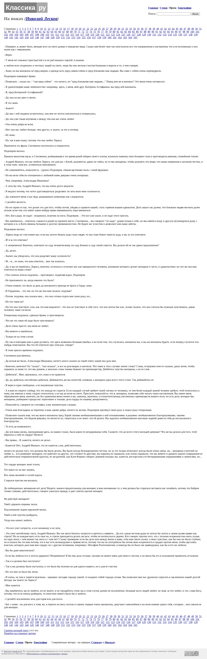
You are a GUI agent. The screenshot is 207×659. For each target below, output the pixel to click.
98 (184, 31)
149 (52, 37)
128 (139, 34)
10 (41, 28)
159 (104, 37)
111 (52, 34)
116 (77, 34)
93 (164, 31)
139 (196, 34)
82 (121, 31)
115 (72, 34)
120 (97, 34)
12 (49, 28)
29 (115, 28)
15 (60, 28)
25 (99, 28)
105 (21, 34)
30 (119, 28)
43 (169, 28)
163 (125, 37)
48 (188, 28)
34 (134, 28)
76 (98, 31)
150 (58, 37)
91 (156, 31)
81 (118, 31)
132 (159, 34)
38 (150, 28)
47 (185, 28)
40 (157, 28)
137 (185, 34)
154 (78, 37)
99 (187, 31)
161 (115, 37)
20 (80, 28)
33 (130, 28)
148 (47, 37)
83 (125, 31)
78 (106, 31)
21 (84, 28)
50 (196, 28)
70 (75, 31)
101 (197, 31)
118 (87, 34)
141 (11, 37)
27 (107, 28)
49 (192, 28)
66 (59, 31)
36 (142, 28)
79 (110, 31)
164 (130, 37)
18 (72, 28)
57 (24, 31)
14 (56, 28)
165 (135, 37)
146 (37, 37)
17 (68, 28)
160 (109, 37)
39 (154, 28)
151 (63, 37)
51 (200, 28)
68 (67, 31)
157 (94, 37)
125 (123, 34)
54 (13, 31)
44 (173, 28)
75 (94, 31)
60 (36, 31)
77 (102, 31)
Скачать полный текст (16, 630)
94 (168, 31)
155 (84, 37)
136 (180, 34)
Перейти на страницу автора (20, 633)
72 (83, 31)
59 (32, 31)
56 (21, 31)
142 (16, 37)
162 (120, 37)
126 (128, 34)
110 (47, 34)
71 (79, 31)
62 (44, 31)
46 (181, 28)
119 (92, 34)
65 (55, 31)
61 (40, 31)
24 (95, 28)
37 (146, 28)
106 (27, 34)
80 (114, 31)
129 (144, 34)
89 (149, 31)
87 (141, 31)
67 (63, 31)
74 (90, 31)
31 (122, 28)
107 (32, 34)
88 (145, 31)
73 (87, 31)
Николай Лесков (41, 18)
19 (76, 28)
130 (149, 34)
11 (45, 28)
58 (28, 31)
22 (88, 28)
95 (172, 31)
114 (67, 34)
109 (42, 34)
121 (102, 34)
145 (32, 37)
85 (133, 31)
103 (11, 34)
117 (82, 34)
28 (111, 28)
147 (42, 37)
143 (21, 37)
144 (27, 37)
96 (176, 31)
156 (89, 37)
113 (62, 34)
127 (134, 34)
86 (137, 31)
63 (48, 31)
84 (129, 31)
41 (161, 28)
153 (73, 37)
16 (64, 28)
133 (165, 34)
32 (126, 28)
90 (153, 31)
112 (57, 34)
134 (170, 34)
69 (71, 31)
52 (5, 31)
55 (17, 31)
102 (6, 34)
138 (190, 34)
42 (165, 28)
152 (68, 37)
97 (180, 31)
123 (113, 34)
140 (6, 37)
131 (154, 34)
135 (175, 34)
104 (16, 34)
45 (177, 28)
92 (160, 31)
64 (52, 31)
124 (118, 34)
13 (53, 28)
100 (192, 31)
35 (138, 28)
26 (103, 28)
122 (108, 34)
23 (91, 28)
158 (99, 37)
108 (37, 34)
